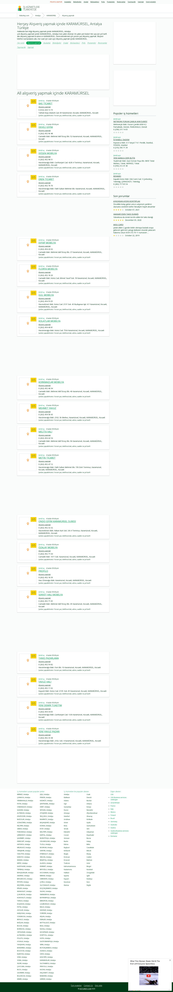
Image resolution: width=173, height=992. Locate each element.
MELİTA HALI (45, 431)
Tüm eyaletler (76, 985)
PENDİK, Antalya (45, 797)
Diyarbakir (90, 835)
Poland (113, 815)
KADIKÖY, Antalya (46, 801)
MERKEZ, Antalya (23, 794)
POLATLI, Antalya (23, 938)
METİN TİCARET (47, 457)
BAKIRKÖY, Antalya (46, 819)
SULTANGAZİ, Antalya (47, 885)
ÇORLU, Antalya (45, 882)
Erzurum (67, 860)
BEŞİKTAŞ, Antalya (46, 860)
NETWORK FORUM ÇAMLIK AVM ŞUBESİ (130, 121)
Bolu (65, 826)
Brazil (113, 818)
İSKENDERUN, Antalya (47, 894)
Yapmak (141, 2)
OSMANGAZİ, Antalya (24, 807)
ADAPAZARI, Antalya (24, 816)
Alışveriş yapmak (56, 2)
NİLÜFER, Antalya (23, 826)
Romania (114, 836)
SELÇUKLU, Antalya (46, 816)
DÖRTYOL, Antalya (46, 935)
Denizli (89, 797)
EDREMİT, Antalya (46, 866)
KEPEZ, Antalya (22, 863)
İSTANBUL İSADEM (121, 139)
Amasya (67, 813)
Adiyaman (90, 832)
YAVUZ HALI (45, 681)
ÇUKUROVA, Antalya (24, 894)
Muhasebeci (94, 2)
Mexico (113, 812)
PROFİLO (43, 571)
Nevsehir (90, 810)
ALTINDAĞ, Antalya (24, 813)
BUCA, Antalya (22, 970)
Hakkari (66, 873)
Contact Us (88, 985)
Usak (88, 794)
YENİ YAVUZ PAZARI (49, 731)
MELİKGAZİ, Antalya (24, 847)
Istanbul (67, 816)
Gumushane (91, 826)
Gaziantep (67, 807)
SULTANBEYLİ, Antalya (47, 963)
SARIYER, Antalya (46, 851)
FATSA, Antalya (22, 907)
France (113, 806)
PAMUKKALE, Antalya (24, 832)
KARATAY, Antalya (23, 857)
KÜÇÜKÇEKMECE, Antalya (48, 888)
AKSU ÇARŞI (118, 224)
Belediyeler (77, 2)
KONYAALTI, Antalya (24, 898)
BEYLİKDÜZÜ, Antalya (24, 879)
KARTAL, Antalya (45, 835)
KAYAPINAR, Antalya (47, 932)
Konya (89, 807)
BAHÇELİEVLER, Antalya (25, 873)
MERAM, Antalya (45, 876)
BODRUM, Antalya (46, 847)
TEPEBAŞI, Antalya (23, 869)
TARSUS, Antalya (23, 901)
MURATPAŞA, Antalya (47, 838)
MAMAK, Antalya (23, 860)
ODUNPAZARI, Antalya (48, 841)
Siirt (88, 829)
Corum (66, 835)
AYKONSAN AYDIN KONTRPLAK (126, 201)
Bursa (89, 838)
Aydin (89, 822)
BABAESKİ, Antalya (46, 976)
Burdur (89, 801)
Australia (114, 825)
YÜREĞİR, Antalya (46, 913)
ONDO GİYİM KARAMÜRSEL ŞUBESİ (57, 521)
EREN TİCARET (46, 179)
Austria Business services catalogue (120, 832)
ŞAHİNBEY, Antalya (23, 838)
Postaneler (111, 2)
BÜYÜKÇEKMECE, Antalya (48, 948)
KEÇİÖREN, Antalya (23, 885)
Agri (65, 804)
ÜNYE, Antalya (45, 954)
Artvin (66, 822)
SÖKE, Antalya (22, 957)
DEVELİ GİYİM (46, 127)
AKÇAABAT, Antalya (47, 973)
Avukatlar (67, 2)
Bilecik (89, 851)
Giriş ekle (98, 985)
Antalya (66, 794)
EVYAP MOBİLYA (47, 242)
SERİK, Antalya (45, 945)
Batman (89, 860)
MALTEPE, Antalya (46, 832)
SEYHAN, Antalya (46, 810)
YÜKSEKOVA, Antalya (24, 916)
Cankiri (89, 857)
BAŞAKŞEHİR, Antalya (47, 822)
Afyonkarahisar (92, 813)
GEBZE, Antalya (22, 829)
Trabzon (67, 863)
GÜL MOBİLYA (46, 295)
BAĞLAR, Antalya (23, 923)
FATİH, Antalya (22, 804)
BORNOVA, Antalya (24, 929)
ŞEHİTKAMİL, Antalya (47, 804)
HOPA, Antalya (45, 938)
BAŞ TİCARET (45, 103)
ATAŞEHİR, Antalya (46, 813)
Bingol (89, 866)
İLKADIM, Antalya (23, 810)
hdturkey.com (85, 989)
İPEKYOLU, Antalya (46, 966)
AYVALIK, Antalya (23, 941)
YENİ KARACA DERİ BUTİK (124, 158)
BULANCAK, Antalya (24, 976)
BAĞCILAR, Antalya (23, 819)
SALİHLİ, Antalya (45, 891)
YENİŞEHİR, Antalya (23, 851)
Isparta (66, 876)
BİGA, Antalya (45, 926)
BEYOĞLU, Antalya (46, 869)
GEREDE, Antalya (45, 979)
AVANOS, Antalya (46, 951)
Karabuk (90, 869)
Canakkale (90, 847)
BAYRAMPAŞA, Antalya (48, 898)
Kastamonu (68, 869)
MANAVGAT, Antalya (24, 891)
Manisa (66, 885)
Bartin (66, 841)
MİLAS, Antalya (45, 907)
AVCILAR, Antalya (23, 910)
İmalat (86, 2)
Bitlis (88, 844)
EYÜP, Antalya (45, 829)
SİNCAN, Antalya (45, 857)
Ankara (89, 804)
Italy (112, 809)
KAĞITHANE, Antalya (24, 866)
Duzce (66, 810)
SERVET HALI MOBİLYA (51, 594)
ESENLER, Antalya (46, 919)
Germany (114, 821)
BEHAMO (117, 176)
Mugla (66, 854)
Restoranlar (121, 2)
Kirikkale (90, 819)
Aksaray (89, 816)
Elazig (89, 854)
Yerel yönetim (151, 2)
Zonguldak (90, 873)
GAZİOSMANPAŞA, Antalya (49, 941)
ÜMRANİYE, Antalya (46, 879)
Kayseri (66, 879)
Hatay (89, 841)
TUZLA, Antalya (45, 844)
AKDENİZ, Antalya (23, 876)
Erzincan (67, 857)
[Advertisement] (63, 72)
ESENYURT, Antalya (23, 841)
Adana (66, 801)
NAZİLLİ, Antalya (45, 929)
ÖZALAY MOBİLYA (48, 547)
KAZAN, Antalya (45, 970)
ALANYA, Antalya (46, 863)
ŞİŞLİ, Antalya (44, 794)
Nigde (89, 885)
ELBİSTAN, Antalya (23, 954)
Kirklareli (67, 851)
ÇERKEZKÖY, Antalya (24, 835)
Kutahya (89, 879)
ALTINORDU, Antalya (24, 935)
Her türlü (20, 43)
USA (112, 794)
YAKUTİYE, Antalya (23, 854)
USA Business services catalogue (118, 798)
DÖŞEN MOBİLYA (48, 153)
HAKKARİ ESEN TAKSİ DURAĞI (125, 214)
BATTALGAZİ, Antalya (47, 923)
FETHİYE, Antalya (23, 882)
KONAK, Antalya (45, 826)
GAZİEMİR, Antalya (23, 973)
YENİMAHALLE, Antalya (25, 801)
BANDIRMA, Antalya (24, 948)
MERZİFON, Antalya (46, 901)
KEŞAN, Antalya (45, 916)
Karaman (67, 882)
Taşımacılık (132, 2)
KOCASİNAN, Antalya (47, 873)
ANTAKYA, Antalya (23, 844)
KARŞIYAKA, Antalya (24, 913)
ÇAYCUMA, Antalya (24, 966)
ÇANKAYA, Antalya (23, 797)
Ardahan (67, 819)
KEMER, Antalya (22, 979)
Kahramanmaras (70, 866)
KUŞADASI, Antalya (23, 904)
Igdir (88, 876)
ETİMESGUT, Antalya (47, 854)
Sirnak (66, 829)
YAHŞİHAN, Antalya (24, 945)
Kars (88, 882)
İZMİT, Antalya (45, 807)
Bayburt (67, 847)
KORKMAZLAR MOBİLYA (51, 382)
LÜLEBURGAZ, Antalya (48, 904)
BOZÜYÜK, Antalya (24, 951)
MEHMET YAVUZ (47, 408)
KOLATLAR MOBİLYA (49, 321)
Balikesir (67, 797)
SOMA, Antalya (22, 960)
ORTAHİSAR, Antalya (24, 932)
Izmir (88, 863)
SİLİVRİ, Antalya (22, 963)
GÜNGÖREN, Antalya (24, 822)
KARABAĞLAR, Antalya (48, 960)
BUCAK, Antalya (22, 926)
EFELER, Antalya (22, 888)
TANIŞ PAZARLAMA (49, 658)
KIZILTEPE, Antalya (46, 957)
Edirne (66, 844)
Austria (113, 828)
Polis (103, 2)
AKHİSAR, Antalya (46, 910)
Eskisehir (67, 832)
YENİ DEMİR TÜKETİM (50, 705)
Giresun (66, 838)
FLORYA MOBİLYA (48, 268)
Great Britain (115, 803)
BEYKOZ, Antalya (23, 919)
